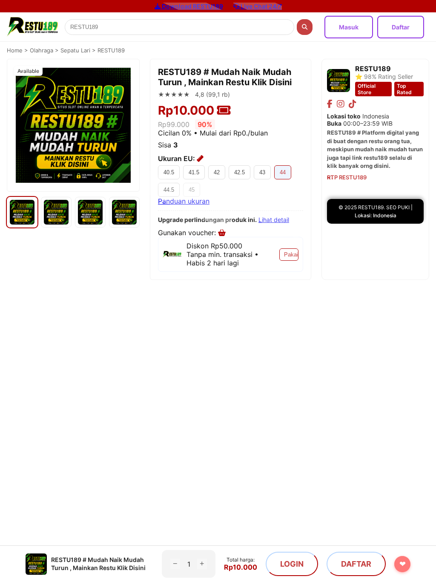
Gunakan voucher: (188, 232)
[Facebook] (330, 104)
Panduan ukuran (183, 201)
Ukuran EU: (177, 158)
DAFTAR (356, 563)
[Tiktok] (352, 104)
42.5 (239, 172)
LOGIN (292, 563)
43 (262, 172)
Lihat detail (273, 219)
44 (283, 172)
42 (217, 172)
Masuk (349, 27)
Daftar (401, 27)
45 (192, 190)
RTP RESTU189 (347, 177)
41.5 (194, 172)
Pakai (291, 254)
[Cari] (305, 27)
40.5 (169, 172)
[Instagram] (340, 104)
